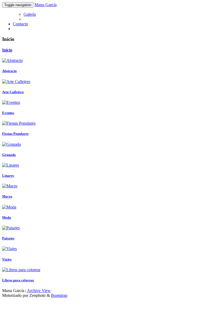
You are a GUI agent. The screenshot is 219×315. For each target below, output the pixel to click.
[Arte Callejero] (16, 81)
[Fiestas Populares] (19, 123)
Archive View (39, 290)
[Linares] (10, 165)
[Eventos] (11, 102)
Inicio (7, 50)
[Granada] (11, 144)
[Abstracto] (12, 60)
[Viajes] (9, 248)
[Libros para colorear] (21, 269)
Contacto (20, 24)
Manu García (45, 4)
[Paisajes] (11, 228)
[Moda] (9, 207)
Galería (30, 14)
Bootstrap (59, 295)
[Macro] (9, 186)
